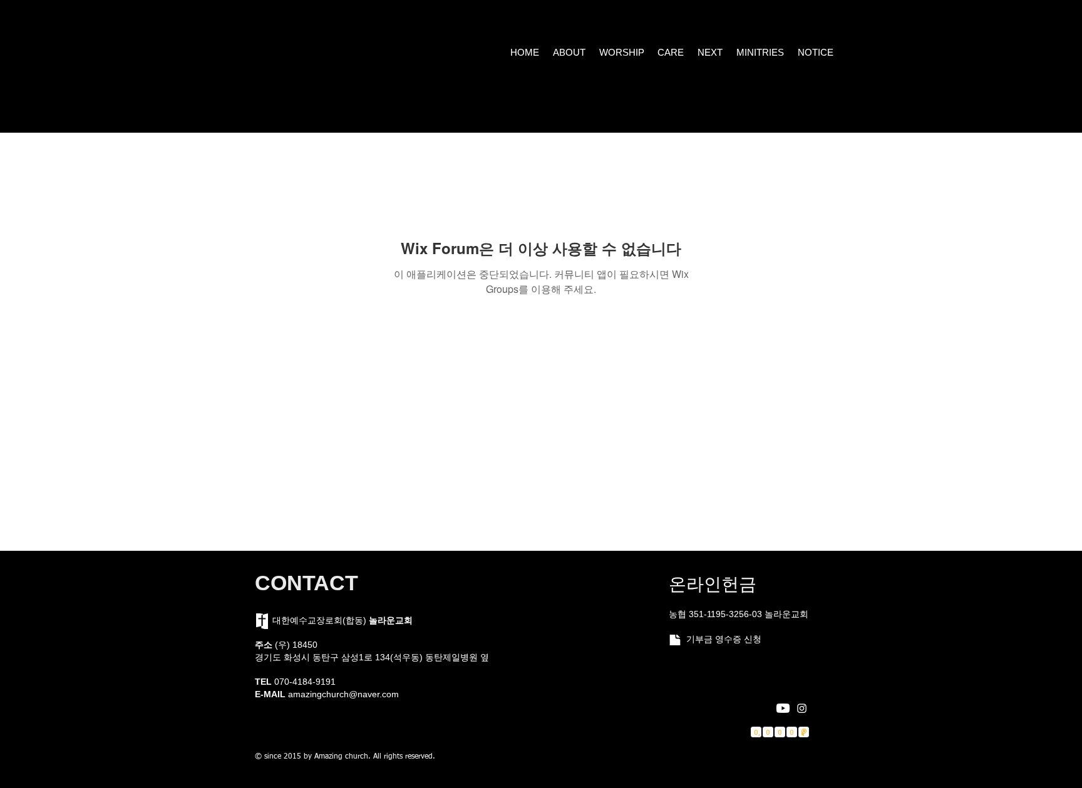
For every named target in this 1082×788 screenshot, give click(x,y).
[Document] (675, 640)
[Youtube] (783, 708)
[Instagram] (802, 708)
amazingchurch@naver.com (343, 694)
